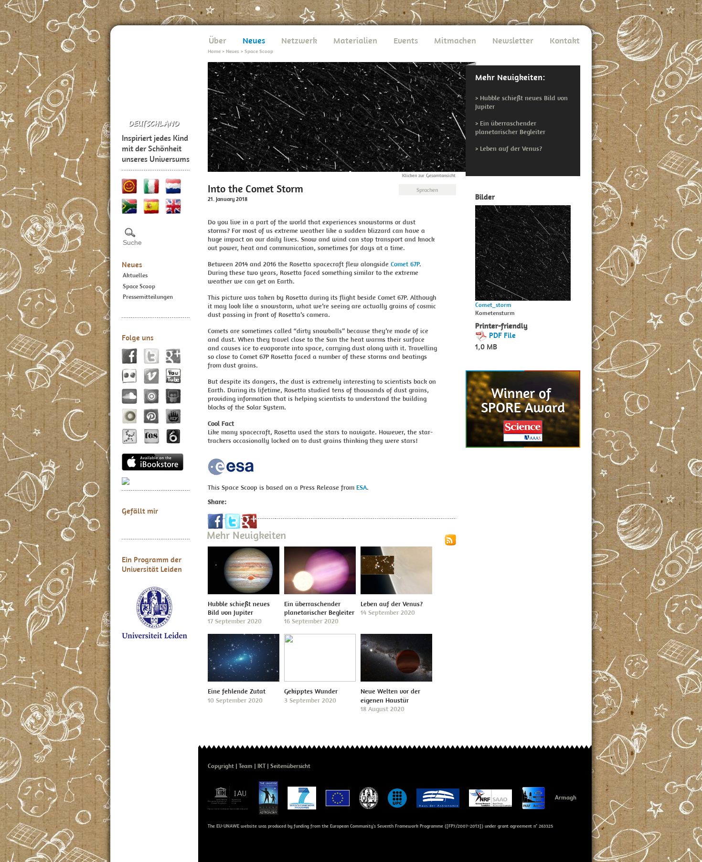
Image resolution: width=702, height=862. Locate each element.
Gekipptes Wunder (311, 691)
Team (246, 766)
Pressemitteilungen (148, 297)
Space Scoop (139, 286)
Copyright (221, 766)
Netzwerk (299, 40)
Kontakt (565, 40)
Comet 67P (405, 264)
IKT (261, 766)
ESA (361, 487)
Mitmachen (455, 40)
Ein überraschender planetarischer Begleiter (510, 127)
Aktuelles (135, 275)
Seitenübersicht (290, 766)
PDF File (502, 335)
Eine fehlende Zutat (237, 691)
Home (214, 51)
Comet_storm (493, 305)
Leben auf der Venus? (511, 148)
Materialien (355, 40)
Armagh (565, 797)
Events (406, 40)
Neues (132, 264)
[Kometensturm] (523, 250)
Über (217, 40)
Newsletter (512, 40)
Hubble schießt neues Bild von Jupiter (239, 608)
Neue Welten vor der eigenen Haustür (390, 695)
